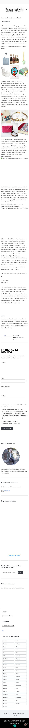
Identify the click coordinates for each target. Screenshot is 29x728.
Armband (11, 143)
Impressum (6, 714)
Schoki (5, 241)
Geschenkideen (6, 21)
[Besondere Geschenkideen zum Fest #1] (8, 337)
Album (3, 154)
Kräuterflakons (18, 87)
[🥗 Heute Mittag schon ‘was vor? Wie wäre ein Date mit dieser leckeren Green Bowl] (15, 538)
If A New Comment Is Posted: (9, 421)
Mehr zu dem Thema (22, 416)
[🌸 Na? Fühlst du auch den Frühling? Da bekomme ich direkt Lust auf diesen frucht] (5, 528)
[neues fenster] (3, 631)
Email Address (5, 387)
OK (15, 725)
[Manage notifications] (25, 724)
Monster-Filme (22, 195)
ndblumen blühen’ (22, 187)
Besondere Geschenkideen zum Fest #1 (18, 337)
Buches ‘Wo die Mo (13, 187)
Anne (3, 316)
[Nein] (27, 723)
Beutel (12, 81)
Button (11, 193)
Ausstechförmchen (8, 204)
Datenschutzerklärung (19, 714)
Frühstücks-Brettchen (6, 245)
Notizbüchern (21, 102)
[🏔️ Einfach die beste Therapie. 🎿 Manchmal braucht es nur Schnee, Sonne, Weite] (15, 528)
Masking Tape (8, 139)
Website (3, 396)
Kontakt (14, 716)
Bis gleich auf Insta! (14, 555)
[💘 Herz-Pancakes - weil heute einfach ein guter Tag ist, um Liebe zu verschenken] (5, 538)
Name (2, 378)
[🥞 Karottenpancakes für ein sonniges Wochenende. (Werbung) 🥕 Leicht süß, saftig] (15, 518)
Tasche (17, 148)
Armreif (21, 193)
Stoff (10, 254)
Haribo (3, 256)
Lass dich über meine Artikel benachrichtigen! (12, 588)
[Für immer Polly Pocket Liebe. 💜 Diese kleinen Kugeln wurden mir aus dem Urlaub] (15, 509)
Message (3, 362)
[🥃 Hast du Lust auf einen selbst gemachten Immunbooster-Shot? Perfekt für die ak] (5, 548)
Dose (5, 98)
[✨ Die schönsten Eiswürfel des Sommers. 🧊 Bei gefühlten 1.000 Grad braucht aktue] (5, 509)
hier (10, 328)
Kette (5, 94)
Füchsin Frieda (4, 100)
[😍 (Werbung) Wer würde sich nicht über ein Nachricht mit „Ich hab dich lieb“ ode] (5, 518)
